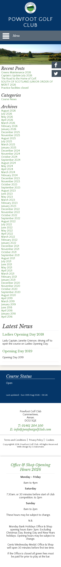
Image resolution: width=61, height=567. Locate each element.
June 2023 (7, 193)
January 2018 (8, 313)
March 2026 (8, 123)
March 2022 (8, 236)
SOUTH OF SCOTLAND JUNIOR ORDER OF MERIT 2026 (27, 83)
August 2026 (8, 110)
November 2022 (10, 212)
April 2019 (7, 298)
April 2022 (7, 233)
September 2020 (11, 292)
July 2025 (6, 141)
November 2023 (10, 181)
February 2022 (9, 239)
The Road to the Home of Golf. (19, 78)
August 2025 (8, 138)
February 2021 (9, 276)
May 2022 (7, 230)
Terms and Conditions (15, 440)
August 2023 (8, 190)
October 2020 (9, 289)
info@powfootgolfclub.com (32, 429)
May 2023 (7, 196)
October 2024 (9, 156)
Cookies (50, 440)
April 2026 (7, 119)
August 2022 (8, 221)
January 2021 (8, 279)
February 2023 (9, 202)
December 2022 (10, 209)
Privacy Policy (36, 440)
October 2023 (9, 184)
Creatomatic (38, 447)
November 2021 (10, 249)
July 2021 (6, 261)
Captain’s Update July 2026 (16, 75)
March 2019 (8, 301)
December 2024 (10, 150)
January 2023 (8, 206)
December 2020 (10, 282)
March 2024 (8, 172)
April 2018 (7, 310)
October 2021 (9, 252)
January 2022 (8, 242)
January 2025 (8, 147)
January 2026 (8, 129)
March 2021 (7, 273)
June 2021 (6, 264)
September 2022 (10, 218)
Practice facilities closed (14, 87)
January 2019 (8, 304)
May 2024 (7, 166)
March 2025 (8, 144)
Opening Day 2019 (17, 351)
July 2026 (6, 113)
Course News (9, 99)
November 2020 (10, 286)
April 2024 (7, 169)
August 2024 (8, 163)
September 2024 (10, 159)
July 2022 (6, 224)
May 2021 (6, 267)
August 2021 (8, 258)
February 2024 (9, 175)
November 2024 (10, 153)
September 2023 (10, 187)
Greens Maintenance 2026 (16, 72)
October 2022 (9, 215)
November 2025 (10, 135)
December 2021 (10, 246)
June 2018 (6, 307)
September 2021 (10, 255)
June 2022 (7, 227)
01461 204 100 (32, 426)
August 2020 (8, 295)
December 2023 (10, 178)
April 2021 (6, 270)
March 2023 (8, 199)
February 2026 (9, 126)
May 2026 (7, 116)
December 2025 (10, 132)
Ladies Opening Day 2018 (23, 334)
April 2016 (7, 316)
